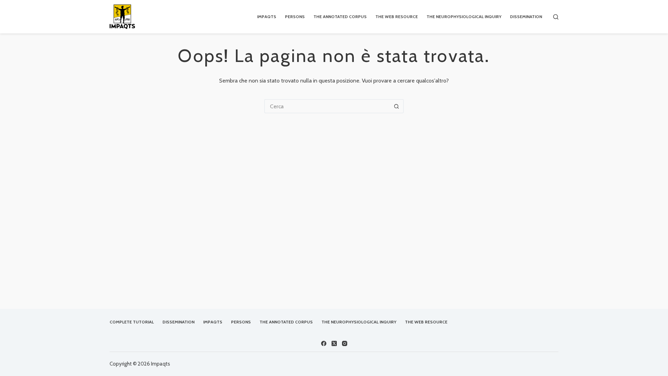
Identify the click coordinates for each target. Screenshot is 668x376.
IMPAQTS (266, 16)
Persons (295, 16)
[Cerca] (555, 16)
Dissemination (526, 16)
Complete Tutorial (132, 321)
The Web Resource (396, 16)
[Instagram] (344, 343)
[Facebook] (323, 343)
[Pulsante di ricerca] (397, 106)
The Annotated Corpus (340, 16)
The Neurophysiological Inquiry (464, 16)
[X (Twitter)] (334, 343)
